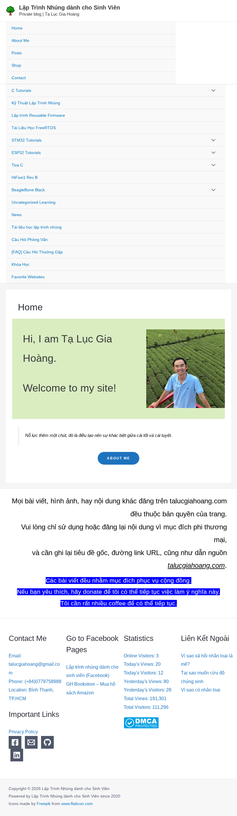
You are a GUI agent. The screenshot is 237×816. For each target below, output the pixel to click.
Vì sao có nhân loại (200, 689)
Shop (16, 65)
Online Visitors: (140, 655)
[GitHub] (47, 742)
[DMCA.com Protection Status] (141, 722)
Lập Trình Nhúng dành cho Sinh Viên (69, 7)
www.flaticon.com (77, 803)
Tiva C (17, 165)
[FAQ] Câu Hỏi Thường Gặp (37, 252)
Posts (17, 53)
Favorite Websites (28, 277)
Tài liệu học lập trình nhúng (37, 227)
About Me (20, 40)
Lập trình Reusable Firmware (38, 115)
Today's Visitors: (141, 672)
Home (17, 28)
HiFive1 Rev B (25, 177)
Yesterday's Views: (144, 681)
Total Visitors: (138, 707)
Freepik (44, 803)
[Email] (31, 742)
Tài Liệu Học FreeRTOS (34, 127)
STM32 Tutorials (27, 140)
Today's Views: (139, 664)
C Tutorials (21, 90)
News (17, 214)
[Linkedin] (16, 755)
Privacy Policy (23, 731)
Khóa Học (20, 264)
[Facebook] (15, 742)
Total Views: (137, 698)
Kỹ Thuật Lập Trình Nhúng (36, 103)
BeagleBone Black (28, 190)
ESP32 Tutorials (26, 152)
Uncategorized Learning (33, 202)
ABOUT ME (118, 458)
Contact (19, 77)
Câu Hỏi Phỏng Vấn (30, 239)
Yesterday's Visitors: (145, 689)
